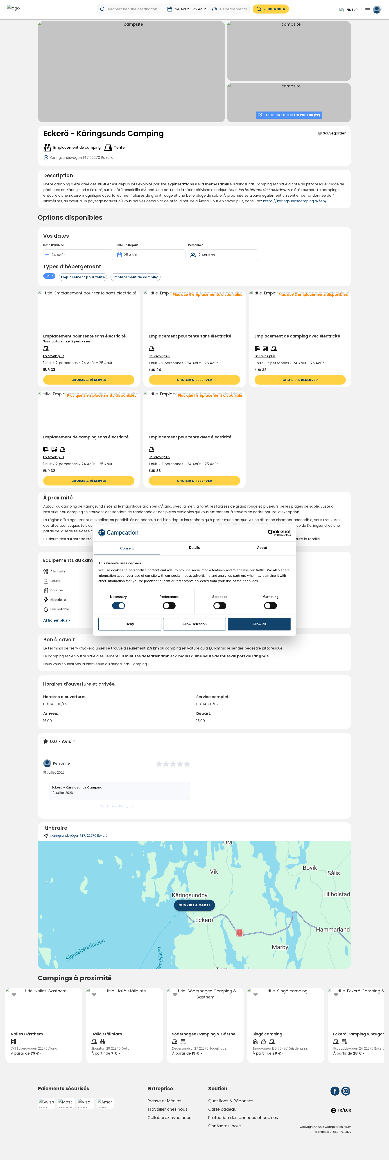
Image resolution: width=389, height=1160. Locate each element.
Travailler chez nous (167, 1109)
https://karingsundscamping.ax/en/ (295, 201)
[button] (89, 338)
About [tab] (262, 548)
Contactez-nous (225, 1126)
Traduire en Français (116, 806)
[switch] (169, 605)
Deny (130, 624)
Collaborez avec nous (169, 1117)
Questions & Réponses (230, 1101)
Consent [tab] (127, 548)
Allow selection (194, 624)
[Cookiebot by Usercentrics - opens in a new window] (271, 532)
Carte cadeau (222, 1109)
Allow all (259, 624)
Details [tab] (194, 548)
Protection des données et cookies (243, 1117)
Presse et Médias (164, 1101)
